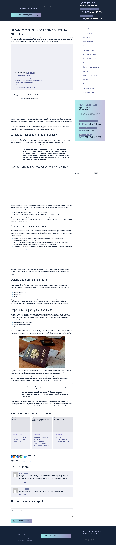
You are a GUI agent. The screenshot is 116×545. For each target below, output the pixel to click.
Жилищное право (89, 50)
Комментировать (23, 521)
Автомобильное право (90, 29)
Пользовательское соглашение (90, 533)
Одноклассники (47, 6)
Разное (85, 80)
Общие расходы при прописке (24, 85)
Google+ (53, 6)
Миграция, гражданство (91, 63)
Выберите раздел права (22, 15)
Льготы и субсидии (89, 54)
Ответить (26, 473)
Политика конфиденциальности (90, 535)
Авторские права (88, 33)
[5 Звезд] (38, 461)
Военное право (88, 42)
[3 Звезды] (26, 461)
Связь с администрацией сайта (95, 531)
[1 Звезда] (14, 461)
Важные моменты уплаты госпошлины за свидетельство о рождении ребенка (41, 441)
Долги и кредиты (88, 46)
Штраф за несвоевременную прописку (26, 78)
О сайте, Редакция (82, 531)
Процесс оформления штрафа (24, 82)
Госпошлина (37, 434)
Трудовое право (88, 88)
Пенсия (85, 71)
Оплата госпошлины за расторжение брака (62, 439)
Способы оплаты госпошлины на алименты (19, 439)
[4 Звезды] (33, 461)
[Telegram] (26, 457)
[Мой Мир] (17, 457)
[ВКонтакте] (12, 457)
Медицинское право (90, 58)
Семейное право (88, 84)
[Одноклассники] (14, 457)
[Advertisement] (41, 58)
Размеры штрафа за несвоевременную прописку (29, 80)
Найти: (77, 173)
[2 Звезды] (20, 461)
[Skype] (24, 457)
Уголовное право (88, 92)
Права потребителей (90, 75)
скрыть (30, 72)
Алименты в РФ (17, 434)
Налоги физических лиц (91, 67)
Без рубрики (87, 37)
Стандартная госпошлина (22, 76)
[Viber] (19, 457)
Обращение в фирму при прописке (25, 87)
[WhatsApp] (21, 457)
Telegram (50, 6)
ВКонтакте (44, 6)
